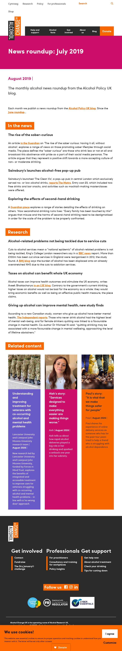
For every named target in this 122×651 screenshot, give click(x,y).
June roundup (16, 112)
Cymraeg (13, 3)
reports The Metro (60, 182)
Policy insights (57, 569)
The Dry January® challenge (24, 567)
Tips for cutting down (95, 570)
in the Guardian (30, 143)
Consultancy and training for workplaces (63, 563)
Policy (40, 3)
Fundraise (19, 562)
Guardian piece (20, 207)
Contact (18, 557)
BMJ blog (24, 261)
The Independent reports (32, 317)
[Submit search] (112, 3)
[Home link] (33, 532)
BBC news (85, 253)
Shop (11, 11)
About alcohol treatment (97, 562)
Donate (106, 31)
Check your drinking (95, 566)
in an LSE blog (42, 285)
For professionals (57, 3)
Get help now (91, 557)
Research (28, 3)
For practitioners (58, 557)
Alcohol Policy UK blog (82, 108)
